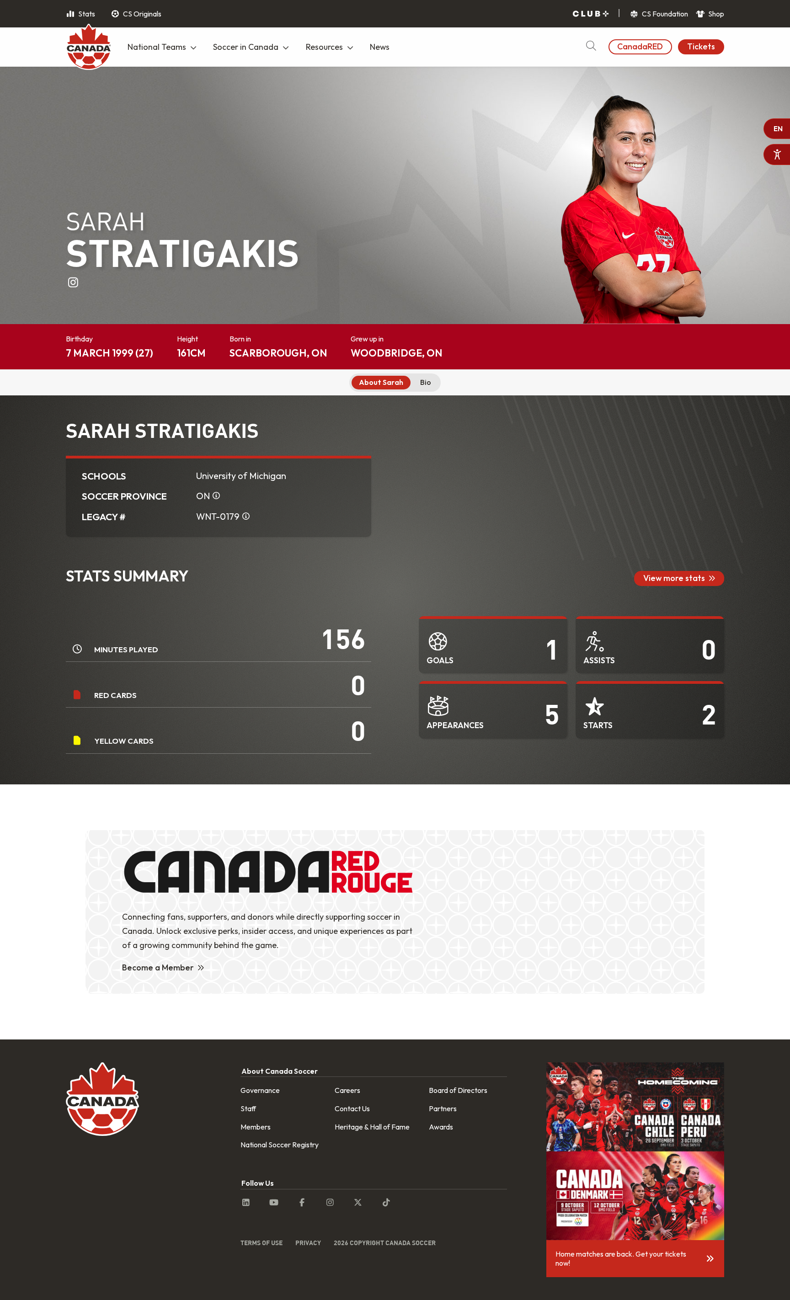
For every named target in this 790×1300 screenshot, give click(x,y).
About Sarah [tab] (381, 382)
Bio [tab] (425, 382)
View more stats (674, 578)
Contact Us (352, 1108)
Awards (441, 1126)
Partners (443, 1108)
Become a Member (158, 967)
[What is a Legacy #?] (246, 516)
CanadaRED (640, 46)
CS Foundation (664, 13)
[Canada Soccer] (89, 48)
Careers (347, 1090)
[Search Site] (591, 46)
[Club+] (590, 14)
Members (255, 1126)
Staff (248, 1108)
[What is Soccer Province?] (216, 496)
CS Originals (141, 13)
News (380, 47)
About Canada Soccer (279, 1071)
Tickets (701, 46)
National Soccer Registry (279, 1144)
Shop (715, 13)
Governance (260, 1090)
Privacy (308, 1243)
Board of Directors (458, 1090)
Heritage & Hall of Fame (372, 1126)
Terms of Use (261, 1243)
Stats (86, 13)
